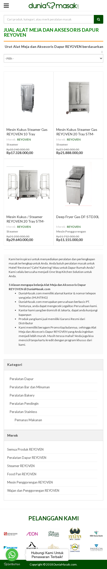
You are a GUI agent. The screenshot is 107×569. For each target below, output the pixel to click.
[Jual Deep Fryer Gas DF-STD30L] (78, 184)
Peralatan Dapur (22, 379)
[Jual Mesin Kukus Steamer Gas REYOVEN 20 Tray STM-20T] (78, 96)
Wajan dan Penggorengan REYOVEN (33, 490)
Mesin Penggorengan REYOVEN (30, 482)
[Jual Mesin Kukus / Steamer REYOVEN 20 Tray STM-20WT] (28, 184)
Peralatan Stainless (23, 412)
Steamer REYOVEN (21, 466)
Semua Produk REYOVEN (25, 449)
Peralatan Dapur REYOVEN (26, 458)
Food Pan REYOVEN (21, 474)
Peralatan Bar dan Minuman (30, 387)
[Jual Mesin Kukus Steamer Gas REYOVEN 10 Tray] (28, 96)
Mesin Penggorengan (71, 231)
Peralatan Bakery (22, 395)
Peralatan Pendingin (24, 404)
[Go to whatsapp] (12, 555)
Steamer (12, 144)
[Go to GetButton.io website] (12, 564)
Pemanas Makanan (28, 420)
